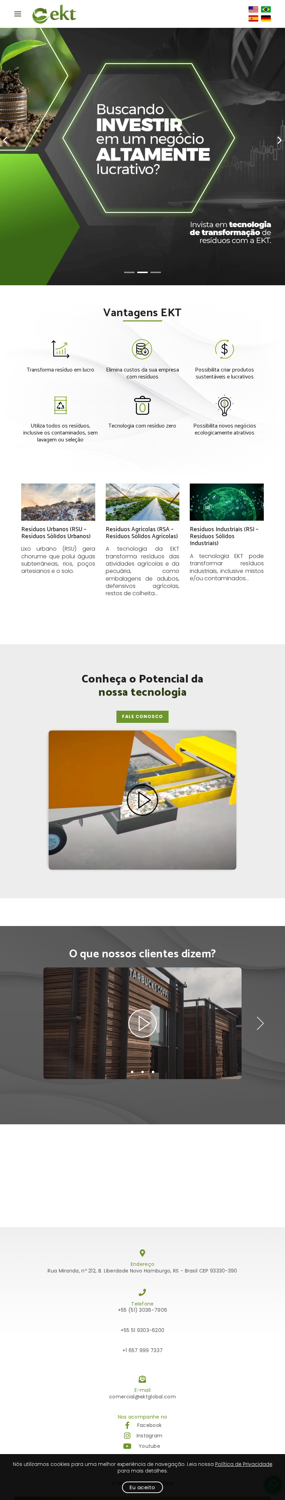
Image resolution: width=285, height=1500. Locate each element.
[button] (129, 272)
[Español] (253, 18)
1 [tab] (132, 1072)
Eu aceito (142, 1487)
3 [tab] (152, 1072)
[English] (253, 9)
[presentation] (5, 140)
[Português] (266, 9)
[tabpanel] (142, 1023)
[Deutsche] (266, 18)
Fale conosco (142, 716)
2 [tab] (142, 1072)
